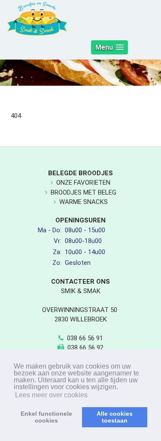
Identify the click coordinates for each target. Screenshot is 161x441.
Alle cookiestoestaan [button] (115, 417)
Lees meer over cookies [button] (51, 395)
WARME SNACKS (83, 202)
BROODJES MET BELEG (83, 192)
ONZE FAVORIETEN (83, 182)
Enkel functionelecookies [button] (46, 417)
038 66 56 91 (85, 338)
